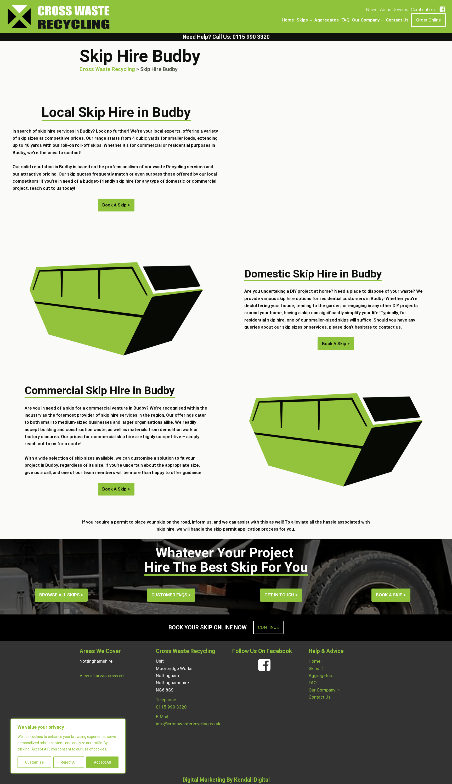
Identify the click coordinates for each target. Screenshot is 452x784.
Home (288, 20)
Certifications (424, 9)
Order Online (428, 20)
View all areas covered (102, 675)
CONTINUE (268, 627)
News (371, 9)
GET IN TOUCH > (281, 594)
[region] (68, 746)
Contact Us (397, 20)
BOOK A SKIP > (391, 594)
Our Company (366, 20)
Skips (302, 20)
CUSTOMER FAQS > (171, 594)
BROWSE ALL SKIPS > (61, 594)
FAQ (345, 20)
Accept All (102, 762)
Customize (34, 762)
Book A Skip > (116, 205)
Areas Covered (394, 9)
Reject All (69, 762)
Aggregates (326, 20)
